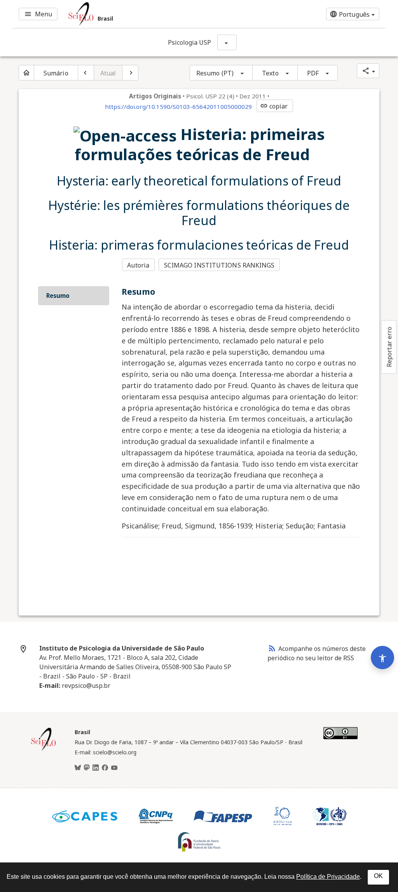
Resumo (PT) (215, 73)
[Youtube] (114, 768)
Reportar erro (389, 347)
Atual (108, 73)
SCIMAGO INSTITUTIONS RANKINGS (219, 265)
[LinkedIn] (96, 768)
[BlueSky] (78, 768)
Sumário (56, 73)
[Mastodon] (86, 768)
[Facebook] (105, 768)
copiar (274, 106)
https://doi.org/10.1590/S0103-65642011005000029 (178, 106)
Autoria (138, 265)
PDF (313, 73)
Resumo (58, 295)
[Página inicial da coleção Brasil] (43, 749)
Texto (270, 73)
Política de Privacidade (328, 876)
